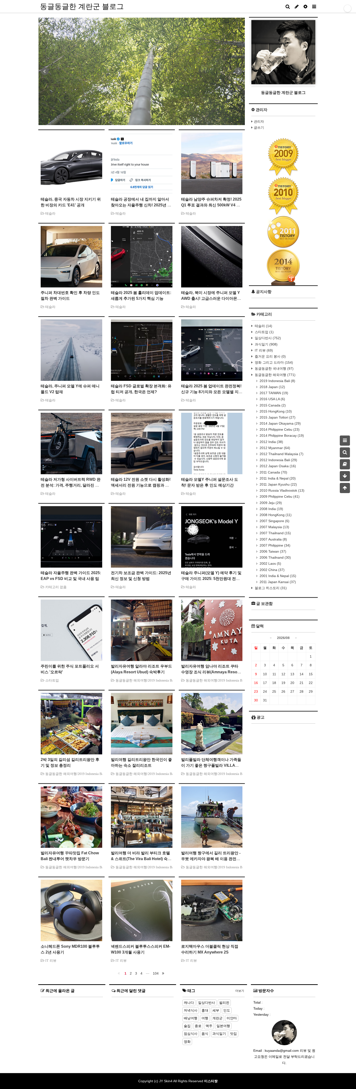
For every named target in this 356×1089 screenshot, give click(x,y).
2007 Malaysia (274, 527)
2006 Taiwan (272, 551)
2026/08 (283, 638)
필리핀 (224, 1003)
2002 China (272, 570)
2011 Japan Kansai (277, 582)
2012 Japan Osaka (277, 466)
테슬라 (263, 326)
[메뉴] (345, 441)
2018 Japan (272, 387)
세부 (215, 1010)
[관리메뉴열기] (347, 8)
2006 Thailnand (275, 557)
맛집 (233, 1034)
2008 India (271, 509)
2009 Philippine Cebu (279, 496)
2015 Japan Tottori (277, 417)
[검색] (345, 452)
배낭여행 (190, 1018)
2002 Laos (270, 563)
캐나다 (189, 1003)
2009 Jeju (270, 503)
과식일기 (266, 344)
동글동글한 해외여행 (274, 375)
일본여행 (223, 1026)
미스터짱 (211, 1081)
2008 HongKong (275, 515)
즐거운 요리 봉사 (270, 356)
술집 (187, 1026)
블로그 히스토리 (270, 588)
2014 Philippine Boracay (281, 435)
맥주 (209, 1026)
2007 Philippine (274, 545)
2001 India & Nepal (277, 576)
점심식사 (190, 1034)
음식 (204, 1034)
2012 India (271, 442)
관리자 (259, 121)
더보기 (239, 990)
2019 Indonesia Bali (277, 381)
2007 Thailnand (275, 533)
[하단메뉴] (345, 476)
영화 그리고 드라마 (273, 362)
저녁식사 (190, 1010)
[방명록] (345, 464)
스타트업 (264, 332)
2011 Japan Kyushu (278, 484)
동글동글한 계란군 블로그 (82, 6)
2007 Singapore (274, 521)
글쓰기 (259, 127)
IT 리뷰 (263, 350)
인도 (226, 1010)
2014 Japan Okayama (280, 423)
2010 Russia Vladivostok (281, 490)
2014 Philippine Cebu (279, 429)
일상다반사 (267, 338)
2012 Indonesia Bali (278, 460)
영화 (187, 1042)
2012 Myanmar (274, 448)
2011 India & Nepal (277, 478)
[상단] (345, 488)
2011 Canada (273, 472)
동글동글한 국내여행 (274, 368)
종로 (198, 1026)
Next (238, 71)
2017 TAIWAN (273, 393)
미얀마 (232, 1018)
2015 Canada (272, 405)
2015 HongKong (275, 411)
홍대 (204, 1010)
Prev (45, 71)
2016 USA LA (272, 399)
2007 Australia (273, 539)
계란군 (217, 1018)
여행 (204, 1018)
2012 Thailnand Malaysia (281, 454)
